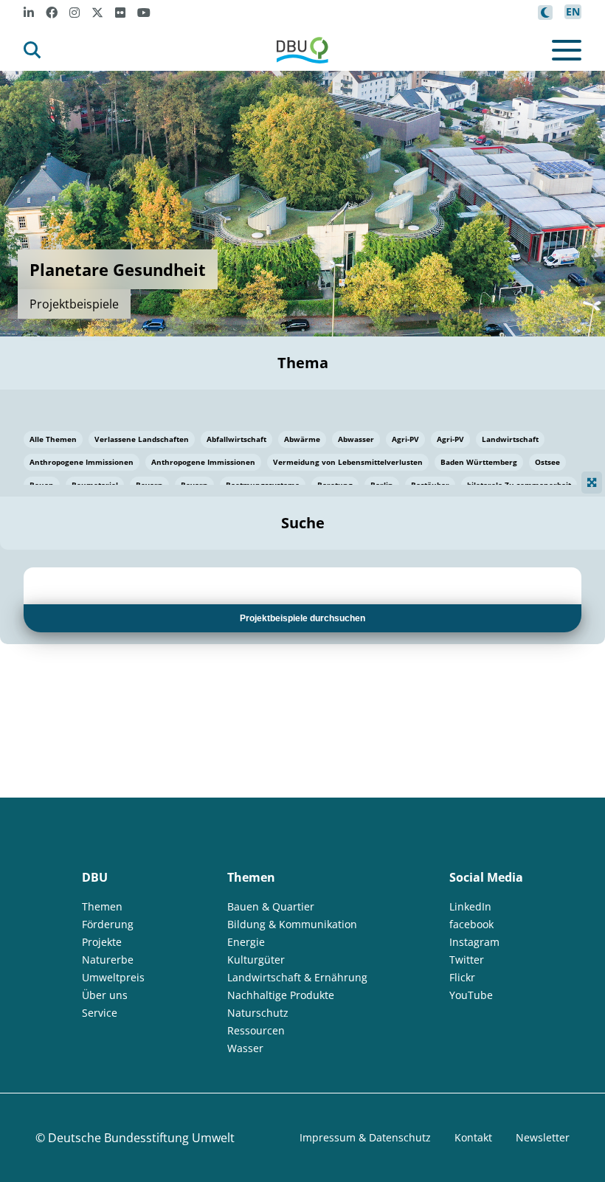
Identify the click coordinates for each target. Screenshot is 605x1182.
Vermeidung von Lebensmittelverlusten (348, 462)
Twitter (466, 960)
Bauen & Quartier (270, 906)
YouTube (471, 995)
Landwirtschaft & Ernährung (297, 977)
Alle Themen (53, 439)
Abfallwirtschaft (236, 439)
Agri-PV (405, 439)
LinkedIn (470, 906)
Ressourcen (256, 1030)
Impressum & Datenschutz (365, 1137)
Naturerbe (108, 960)
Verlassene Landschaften (141, 439)
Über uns (105, 995)
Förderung (108, 924)
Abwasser (356, 439)
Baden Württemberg (478, 462)
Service (99, 1013)
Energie (246, 942)
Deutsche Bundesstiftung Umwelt (141, 1138)
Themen (102, 906)
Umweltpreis (113, 977)
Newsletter (543, 1137)
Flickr (462, 977)
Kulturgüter (256, 960)
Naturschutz (257, 1013)
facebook (471, 924)
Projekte (102, 942)
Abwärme (302, 439)
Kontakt (473, 1137)
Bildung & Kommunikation (292, 924)
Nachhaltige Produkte (280, 995)
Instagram (474, 942)
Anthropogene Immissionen (82, 462)
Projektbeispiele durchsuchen (302, 618)
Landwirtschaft (510, 439)
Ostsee (547, 462)
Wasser (245, 1048)
